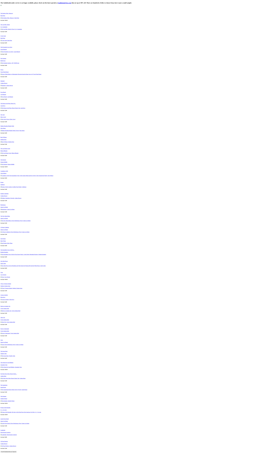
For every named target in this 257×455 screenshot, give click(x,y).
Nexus (2, 69)
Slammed (2, 81)
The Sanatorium (4, 385)
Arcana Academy (4, 295)
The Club (3, 114)
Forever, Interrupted (5, 328)
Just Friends (3, 238)
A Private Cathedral (5, 227)
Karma (2, 182)
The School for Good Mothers (7, 362)
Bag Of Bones (4, 137)
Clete (2, 340)
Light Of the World (5, 418)
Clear (2, 272)
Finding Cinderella (4, 193)
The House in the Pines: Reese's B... (8, 103)
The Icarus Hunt (4, 351)
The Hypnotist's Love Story (6, 47)
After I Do (3, 317)
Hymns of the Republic (5, 407)
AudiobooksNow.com (64, 3)
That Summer (3, 396)
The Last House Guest (5, 148)
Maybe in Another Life (5, 306)
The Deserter (3, 159)
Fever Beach (3, 92)
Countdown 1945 (4, 171)
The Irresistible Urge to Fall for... (7, 249)
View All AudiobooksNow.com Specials (8, 451)
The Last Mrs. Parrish (5, 24)
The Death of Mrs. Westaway (7, 13)
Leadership (3, 430)
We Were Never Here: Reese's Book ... (9, 373)
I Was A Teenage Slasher (6, 283)
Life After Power (4, 261)
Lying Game (3, 35)
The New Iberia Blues (5, 216)
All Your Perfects (4, 441)
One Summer (3, 58)
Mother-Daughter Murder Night (7, 126)
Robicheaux (3, 204)
